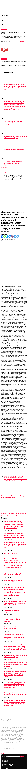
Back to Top (3, 753)
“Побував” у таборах (10, 553)
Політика (6, 21)
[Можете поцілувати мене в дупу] (15, 144)
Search (22, 41)
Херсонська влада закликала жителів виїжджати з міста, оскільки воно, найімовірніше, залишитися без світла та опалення (15, 636)
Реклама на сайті (8, 27)
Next (6, 167)
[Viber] (12, 236)
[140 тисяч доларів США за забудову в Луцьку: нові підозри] (15, 130)
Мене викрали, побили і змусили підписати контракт (14, 627)
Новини (6, 20)
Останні (6, 15)
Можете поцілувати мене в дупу (14, 149)
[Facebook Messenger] (9, 236)
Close (2, 754)
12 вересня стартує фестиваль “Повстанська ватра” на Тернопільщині (13, 163)
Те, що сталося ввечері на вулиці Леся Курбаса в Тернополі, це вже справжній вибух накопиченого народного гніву (14, 702)
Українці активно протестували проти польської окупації (14, 573)
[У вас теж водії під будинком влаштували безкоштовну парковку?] (15, 115)
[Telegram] (15, 236)
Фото (5, 24)
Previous (3, 167)
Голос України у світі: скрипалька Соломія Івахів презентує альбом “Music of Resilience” (15, 603)
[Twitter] (17, 236)
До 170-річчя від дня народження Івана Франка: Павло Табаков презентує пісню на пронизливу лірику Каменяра (14, 685)
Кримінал (6, 23)
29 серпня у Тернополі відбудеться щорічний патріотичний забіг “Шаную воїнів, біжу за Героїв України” (15, 674)
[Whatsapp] (4, 236)
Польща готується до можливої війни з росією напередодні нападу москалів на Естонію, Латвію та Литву (15, 87)
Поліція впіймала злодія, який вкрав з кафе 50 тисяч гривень (13, 581)
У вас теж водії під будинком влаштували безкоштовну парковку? (13, 122)
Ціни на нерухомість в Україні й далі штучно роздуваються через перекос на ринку (15, 664)
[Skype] (7, 236)
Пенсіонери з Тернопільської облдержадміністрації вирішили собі (15, 693)
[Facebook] (2, 236)
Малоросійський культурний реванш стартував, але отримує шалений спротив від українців (14, 535)
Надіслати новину (8, 25)
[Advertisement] (14, 195)
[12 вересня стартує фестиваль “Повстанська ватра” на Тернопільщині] (15, 155)
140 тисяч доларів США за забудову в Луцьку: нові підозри (15, 137)
